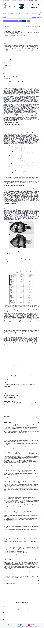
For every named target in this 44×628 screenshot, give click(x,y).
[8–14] (4, 102)
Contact (36, 626)
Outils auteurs (33, 13)
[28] (32, 143)
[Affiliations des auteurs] (29, 35)
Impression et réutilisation (39, 13)
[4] (6, 92)
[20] (35, 140)
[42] (17, 363)
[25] (4, 111)
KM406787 (30, 141)
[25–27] (25, 339)
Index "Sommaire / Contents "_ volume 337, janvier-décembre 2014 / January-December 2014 (16, 604)
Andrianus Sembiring (13, 35)
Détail (5, 68)
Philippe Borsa (5, 35)
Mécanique (12, 0)
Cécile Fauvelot (19, 35)
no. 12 (20, 21)
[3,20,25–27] (15, 126)
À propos (4, 13)
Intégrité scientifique (26, 13)
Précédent (5, 21)
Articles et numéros (11, 13)
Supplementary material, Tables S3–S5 (11, 264)
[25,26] (32, 109)
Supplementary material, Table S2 (22, 324)
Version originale (7, 26)
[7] (8, 101)
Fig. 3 (38, 263)
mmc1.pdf (6, 62)
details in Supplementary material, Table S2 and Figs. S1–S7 (20, 216)
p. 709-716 (24, 21)
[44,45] (32, 370)
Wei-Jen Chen (25, 35)
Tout (33, 17)
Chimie (27, 0)
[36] (4, 359)
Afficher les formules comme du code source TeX (33, 26)
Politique (15, 583)
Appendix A (11, 311)
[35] (6, 358)
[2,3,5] (25, 94)
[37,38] (31, 359)
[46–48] (28, 373)
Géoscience (20, 0)
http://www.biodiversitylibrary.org (34, 404)
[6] (17, 97)
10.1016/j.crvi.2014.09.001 (9, 74)
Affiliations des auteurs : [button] (7, 78)
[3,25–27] (31, 118)
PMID (4, 73)
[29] (19, 207)
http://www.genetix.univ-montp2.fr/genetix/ (10, 520)
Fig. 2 (30, 210)
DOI (20, 506)
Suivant (28, 21)
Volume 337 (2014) (15, 21)
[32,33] (19, 331)
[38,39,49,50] (25, 384)
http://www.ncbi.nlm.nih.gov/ (19, 141)
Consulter (3, 17)
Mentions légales (31, 626)
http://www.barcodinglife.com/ (8, 208)
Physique (16, 0)
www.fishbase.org (34, 515)
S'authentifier (22, 595)
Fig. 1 (18, 126)
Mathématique (7, 0)
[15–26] (34, 106)
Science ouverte (18, 13)
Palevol (24, 0)
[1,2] (8, 89)
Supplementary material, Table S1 (12, 133)
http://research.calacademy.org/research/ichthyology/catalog (13, 552)
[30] (18, 254)
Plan (5, 24)
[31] (18, 330)
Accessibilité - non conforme (20, 626)
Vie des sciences (36, 0)
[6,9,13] (4, 350)
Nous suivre (27, 626)
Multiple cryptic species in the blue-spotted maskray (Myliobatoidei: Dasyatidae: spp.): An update (18, 609)
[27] (13, 129)
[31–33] (8, 335)
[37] (18, 384)
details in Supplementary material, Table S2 (25, 319)
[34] (33, 353)
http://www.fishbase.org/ (14, 207)
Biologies (31, 0)
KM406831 (34, 141)
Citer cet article (10, 68)
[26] (13, 108)
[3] (33, 90)
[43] (38, 388)
